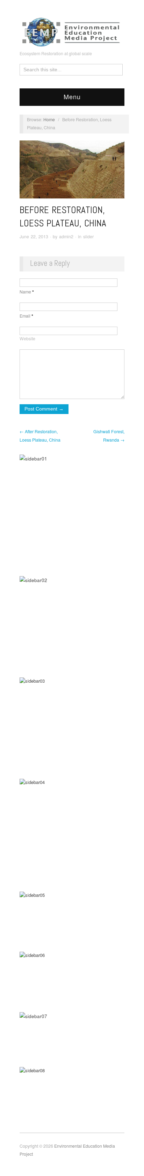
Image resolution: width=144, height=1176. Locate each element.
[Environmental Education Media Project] (72, 30)
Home (49, 119)
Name (27, 292)
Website (27, 338)
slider (88, 236)
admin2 (66, 236)
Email (26, 316)
